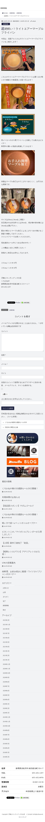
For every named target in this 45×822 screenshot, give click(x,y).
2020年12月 (6, 664)
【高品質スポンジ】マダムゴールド (18, 505)
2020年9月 (6, 677)
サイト (3, 373)
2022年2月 (6, 620)
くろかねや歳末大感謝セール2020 (16, 422)
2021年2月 (6, 655)
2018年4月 (6, 748)
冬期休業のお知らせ (11, 497)
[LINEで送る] (25, 302)
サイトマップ (22, 817)
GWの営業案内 (8, 562)
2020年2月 (6, 708)
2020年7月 (6, 686)
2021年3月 (6, 651)
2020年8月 (6, 682)
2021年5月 (6, 642)
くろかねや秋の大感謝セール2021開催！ (20, 514)
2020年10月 (6, 673)
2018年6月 (6, 739)
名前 (3, 355)
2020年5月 (6, 695)
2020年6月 (6, 691)
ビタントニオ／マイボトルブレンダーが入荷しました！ (22, 533)
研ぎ (4, 610)
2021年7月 (6, 633)
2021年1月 (6, 660)
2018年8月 (6, 730)
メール (4, 364)
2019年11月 (6, 721)
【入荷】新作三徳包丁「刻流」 (16, 543)
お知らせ (6, 588)
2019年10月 (6, 726)
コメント (4, 331)
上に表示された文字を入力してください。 (17, 399)
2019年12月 (6, 717)
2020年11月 (6, 669)
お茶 (4, 592)
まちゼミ (6, 597)
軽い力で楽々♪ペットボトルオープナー (19, 523)
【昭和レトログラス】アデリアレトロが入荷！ (21, 552)
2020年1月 (6, 713)
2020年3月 (6, 704)
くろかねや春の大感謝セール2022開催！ (20, 488)
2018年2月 (6, 757)
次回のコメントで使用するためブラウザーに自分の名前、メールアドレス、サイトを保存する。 (21, 383)
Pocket (18, 302)
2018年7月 (6, 735)
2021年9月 (6, 629)
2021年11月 (6, 625)
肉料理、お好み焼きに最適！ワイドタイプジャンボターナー (22, 572)
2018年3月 (6, 752)
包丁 (4, 601)
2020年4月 (6, 700)
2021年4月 (6, 647)
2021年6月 (6, 638)
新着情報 (5, 24)
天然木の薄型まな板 (11, 427)
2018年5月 (6, 744)
